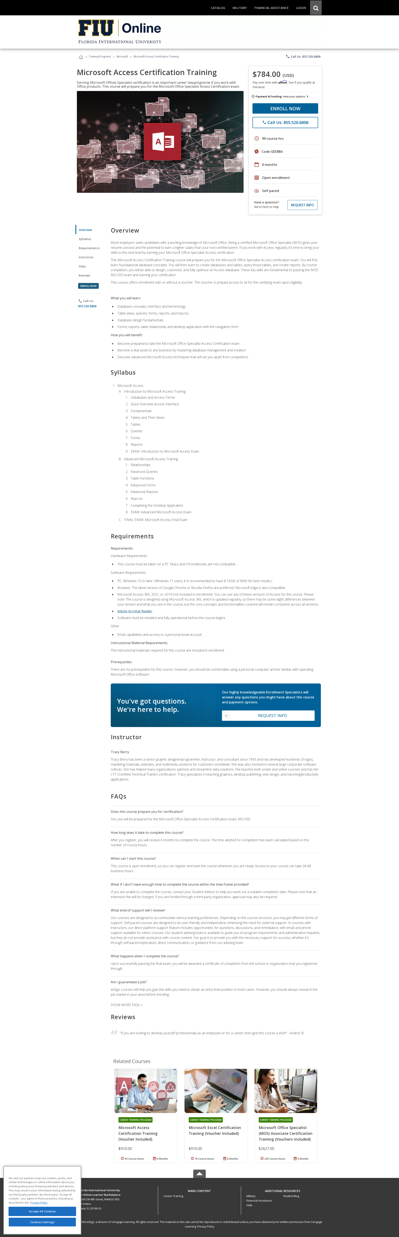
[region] (42, 1200)
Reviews (84, 275)
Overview (85, 230)
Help (249, 1205)
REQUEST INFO (302, 205)
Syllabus (85, 239)
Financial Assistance (259, 1200)
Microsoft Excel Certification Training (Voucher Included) (215, 1130)
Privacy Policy (205, 1226)
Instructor (86, 257)
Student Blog (291, 1196)
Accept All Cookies (42, 1211)
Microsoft (122, 56)
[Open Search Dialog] (316, 7)
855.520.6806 (87, 306)
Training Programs (100, 56)
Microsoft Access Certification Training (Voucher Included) (138, 1133)
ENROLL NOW (285, 108)
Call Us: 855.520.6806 (303, 56)
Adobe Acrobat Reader (134, 611)
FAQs (82, 266)
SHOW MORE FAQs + (127, 1005)
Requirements (89, 248)
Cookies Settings (42, 1222)
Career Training (173, 1196)
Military (251, 1196)
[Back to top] (199, 1190)
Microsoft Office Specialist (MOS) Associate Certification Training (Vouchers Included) (285, 1133)
